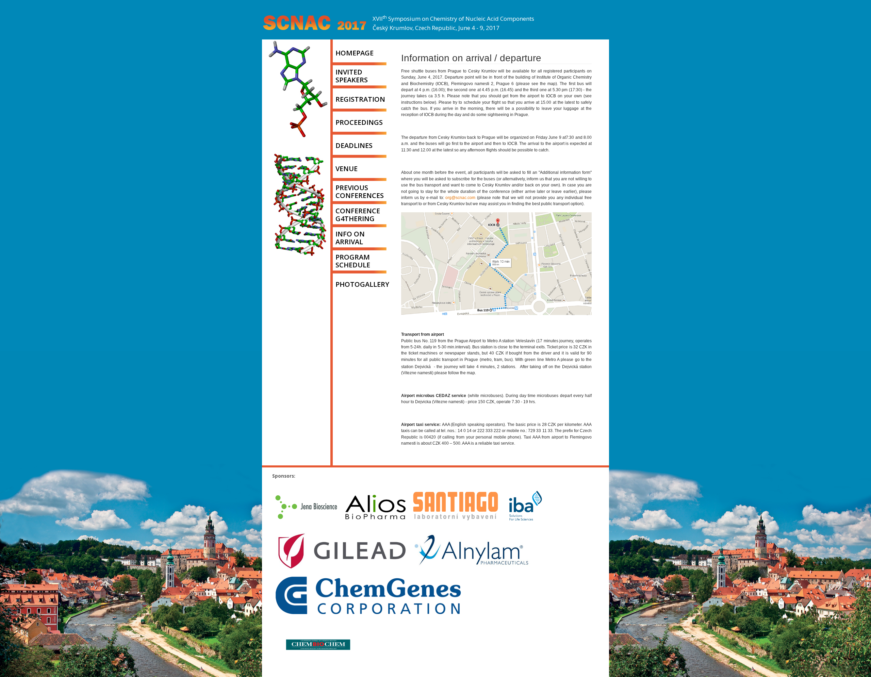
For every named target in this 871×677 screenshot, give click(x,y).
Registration (360, 99)
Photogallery (362, 284)
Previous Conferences (359, 191)
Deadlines (354, 145)
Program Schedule (352, 260)
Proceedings (359, 122)
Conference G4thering (357, 214)
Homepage (354, 52)
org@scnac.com (460, 197)
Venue (346, 168)
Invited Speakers (351, 75)
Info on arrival (350, 237)
